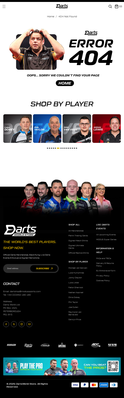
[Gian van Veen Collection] (77, 128)
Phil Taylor (73, 302)
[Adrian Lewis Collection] (106, 128)
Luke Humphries (76, 273)
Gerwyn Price (74, 319)
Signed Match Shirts (78, 241)
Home (50, 17)
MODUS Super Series (106, 239)
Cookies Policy (103, 280)
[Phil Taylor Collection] (47, 128)
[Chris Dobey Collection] (17, 128)
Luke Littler (73, 283)
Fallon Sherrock (75, 287)
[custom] (6, 324)
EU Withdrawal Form (105, 271)
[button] (6, 6)
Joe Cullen (73, 307)
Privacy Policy (102, 276)
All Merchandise (75, 231)
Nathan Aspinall (75, 292)
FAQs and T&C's (103, 258)
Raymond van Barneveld (74, 313)
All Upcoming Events (106, 235)
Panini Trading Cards (78, 236)
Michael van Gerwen (77, 268)
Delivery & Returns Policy (105, 264)
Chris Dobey (74, 297)
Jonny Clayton (75, 278)
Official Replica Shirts (78, 253)
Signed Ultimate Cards (76, 247)
